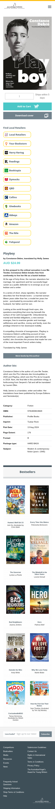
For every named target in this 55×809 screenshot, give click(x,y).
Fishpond (14, 242)
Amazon (13, 224)
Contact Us (32, 751)
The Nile (13, 233)
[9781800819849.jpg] (27, 53)
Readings (14, 161)
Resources (7, 759)
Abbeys (13, 215)
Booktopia (15, 170)
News (5, 767)
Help (5, 796)
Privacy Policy (33, 766)
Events (6, 763)
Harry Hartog (16, 152)
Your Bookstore (18, 143)
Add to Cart (24, 106)
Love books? (10, 734)
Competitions (8, 747)
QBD (11, 188)
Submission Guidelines (37, 747)
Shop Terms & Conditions (13, 792)
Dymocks (14, 179)
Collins (13, 197)
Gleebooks (15, 206)
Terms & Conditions (36, 762)
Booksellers (8, 751)
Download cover (24, 115)
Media (5, 755)
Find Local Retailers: (14, 127)
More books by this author (27, 356)
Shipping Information (11, 788)
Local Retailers (17, 134)
